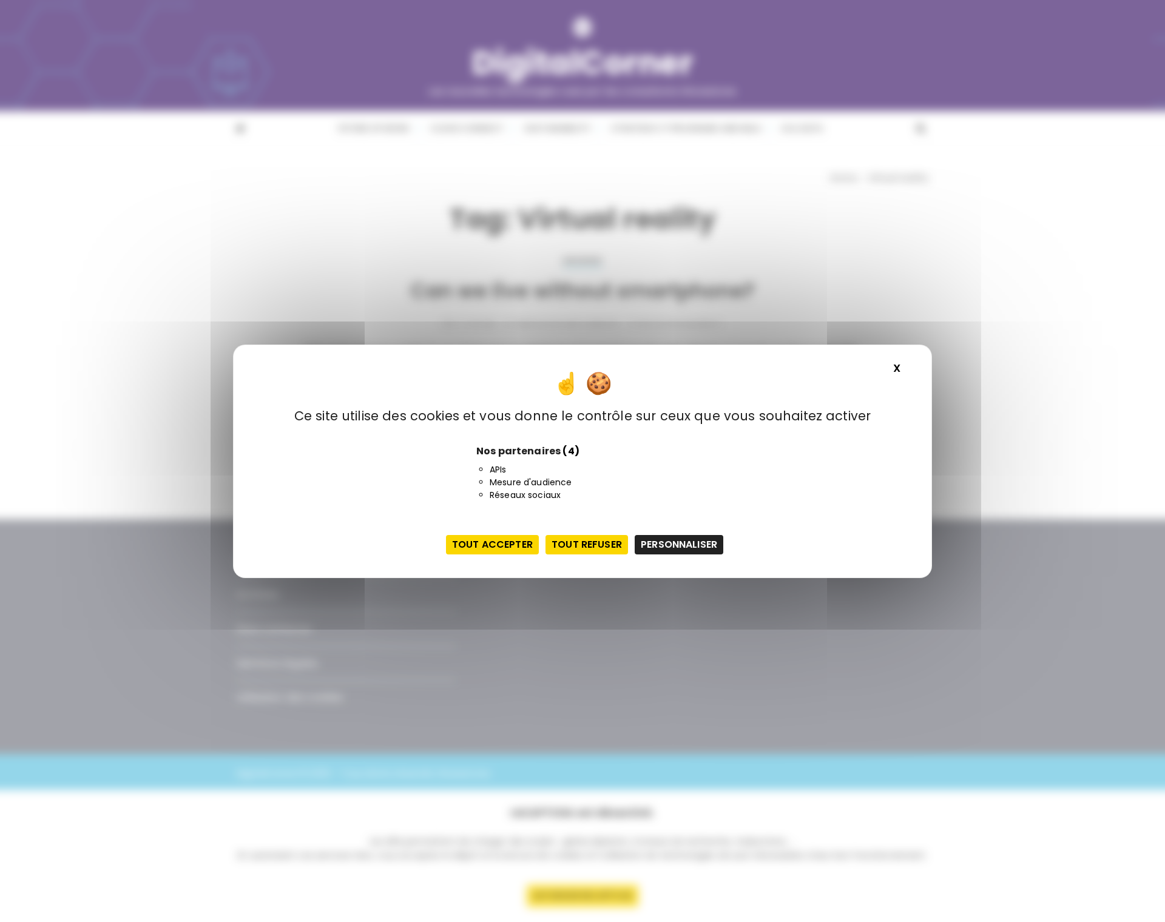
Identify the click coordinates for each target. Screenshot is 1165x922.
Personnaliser (679, 544)
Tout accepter (492, 544)
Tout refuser (587, 544)
